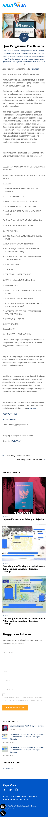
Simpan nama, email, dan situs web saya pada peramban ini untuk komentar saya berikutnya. (23, 699)
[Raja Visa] (14, 6)
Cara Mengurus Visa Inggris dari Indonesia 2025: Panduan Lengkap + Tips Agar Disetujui (23, 569)
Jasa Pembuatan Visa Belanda (32, 53)
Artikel (16, 51)
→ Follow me (7, 768)
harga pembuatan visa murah (32, 51)
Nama (7, 671)
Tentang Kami (18, 796)
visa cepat (37, 62)
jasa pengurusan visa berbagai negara (29, 59)
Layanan (32, 796)
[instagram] (16, 789)
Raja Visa (35, 69)
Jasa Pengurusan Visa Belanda (24, 46)
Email (7, 681)
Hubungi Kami (10, 799)
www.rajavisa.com (8, 809)
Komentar (9, 652)
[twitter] (10, 789)
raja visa (19, 62)
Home (5, 796)
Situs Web (8, 690)
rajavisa (7, 51)
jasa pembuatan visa (12, 53)
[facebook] (4, 789)
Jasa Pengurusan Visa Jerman (29, 459)
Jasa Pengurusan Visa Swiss (18, 455)
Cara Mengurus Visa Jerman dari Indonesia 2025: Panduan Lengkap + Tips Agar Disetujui (23, 621)
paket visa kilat (9, 62)
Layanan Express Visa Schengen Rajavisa (23, 519)
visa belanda (28, 62)
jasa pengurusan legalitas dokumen (17, 56)
